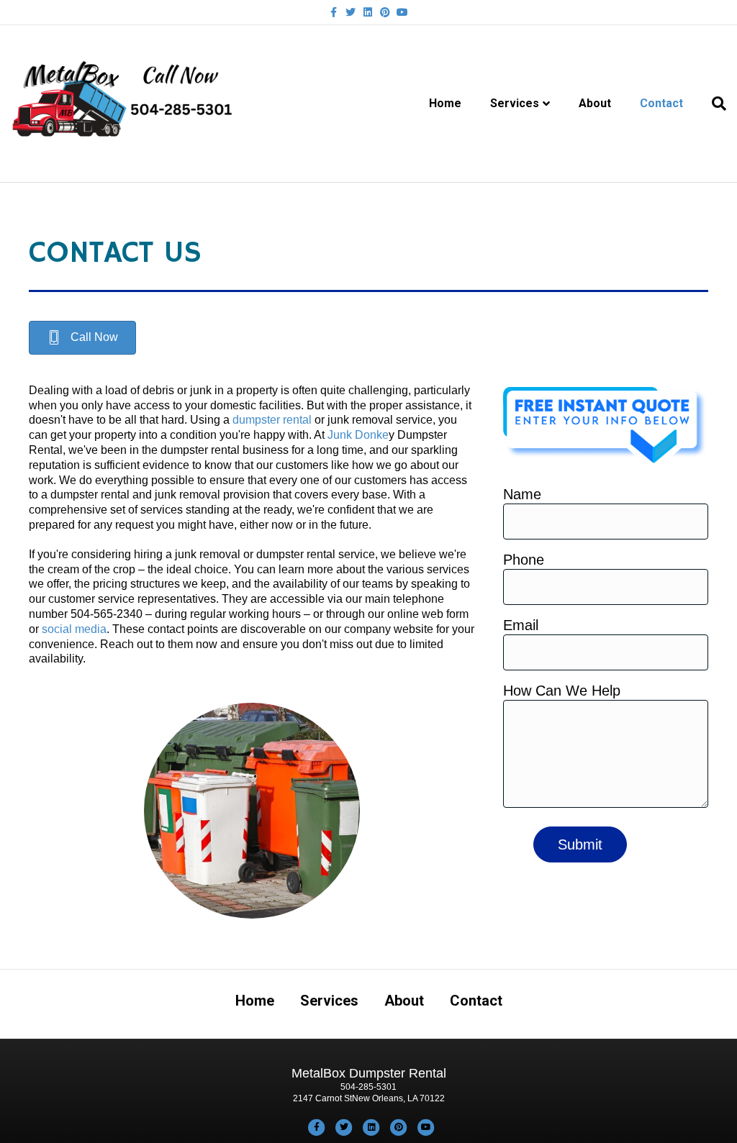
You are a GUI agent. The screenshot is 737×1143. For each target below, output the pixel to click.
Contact (661, 103)
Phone (523, 560)
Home (445, 103)
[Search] (711, 103)
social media (74, 629)
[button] (82, 338)
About (595, 103)
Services (514, 103)
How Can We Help (561, 690)
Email (520, 625)
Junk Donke (358, 435)
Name (522, 494)
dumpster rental (272, 420)
